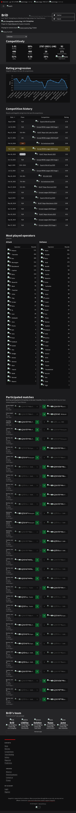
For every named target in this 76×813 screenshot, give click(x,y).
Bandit (47, 266)
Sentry (47, 338)
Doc (46, 377)
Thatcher (15, 290)
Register (7, 792)
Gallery (7, 757)
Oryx (46, 381)
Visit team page (38, 731)
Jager (47, 342)
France (34, 28)
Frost (46, 346)
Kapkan (47, 326)
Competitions (9, 752)
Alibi (46, 334)
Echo (46, 282)
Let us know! (20, 716)
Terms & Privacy (42, 803)
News (6, 746)
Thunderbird (49, 369)
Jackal (14, 346)
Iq (12, 310)
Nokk (13, 373)
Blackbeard (15, 266)
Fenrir (47, 290)
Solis (46, 358)
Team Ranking (9, 754)
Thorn (47, 365)
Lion (13, 314)
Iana (13, 334)
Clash (47, 302)
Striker (14, 302)
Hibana (14, 250)
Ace (13, 258)
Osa (13, 350)
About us (9, 772)
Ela (46, 314)
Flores (14, 326)
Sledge (14, 354)
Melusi (47, 306)
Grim (13, 278)
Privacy (8, 780)
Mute (46, 250)
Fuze (13, 338)
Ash (13, 330)
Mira (46, 258)
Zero (13, 322)
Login (6, 789)
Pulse (47, 318)
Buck (13, 286)
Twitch (14, 369)
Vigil (46, 385)
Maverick (14, 282)
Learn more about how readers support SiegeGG (41, 800)
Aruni (46, 310)
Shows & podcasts (11, 774)
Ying (13, 298)
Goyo (46, 294)
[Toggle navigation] (3, 6)
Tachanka (48, 286)
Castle (47, 274)
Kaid (46, 262)
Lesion (47, 298)
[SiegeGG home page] (38, 807)
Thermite (15, 254)
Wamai (47, 322)
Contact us (9, 777)
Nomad (14, 377)
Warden (47, 270)
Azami (47, 362)
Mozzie (47, 373)
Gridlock (14, 342)
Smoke (47, 254)
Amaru (14, 358)
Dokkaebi (15, 318)
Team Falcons (12, 24)
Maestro (47, 278)
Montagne (15, 262)
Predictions (8, 763)
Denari (47, 354)
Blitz (13, 274)
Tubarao (47, 350)
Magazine (8, 760)
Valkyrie (47, 330)
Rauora (14, 381)
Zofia (13, 294)
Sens (13, 306)
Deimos (14, 362)
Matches (7, 749)
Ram (13, 365)
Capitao (14, 270)
